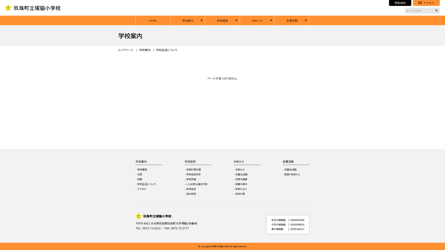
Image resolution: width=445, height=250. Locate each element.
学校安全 (191, 189)
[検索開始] (437, 11)
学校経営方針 (193, 174)
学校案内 (187, 20)
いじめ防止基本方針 (197, 184)
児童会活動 (241, 174)
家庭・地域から (292, 174)
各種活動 (292, 20)
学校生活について (146, 184)
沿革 (139, 174)
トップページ (125, 50)
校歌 (139, 179)
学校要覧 (142, 169)
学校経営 (222, 20)
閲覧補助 (400, 3)
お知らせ (257, 20)
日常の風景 (241, 179)
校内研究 (191, 193)
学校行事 (240, 193)
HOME (153, 20)
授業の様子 (241, 184)
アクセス (428, 3)
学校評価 (191, 179)
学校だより (241, 189)
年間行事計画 (193, 169)
